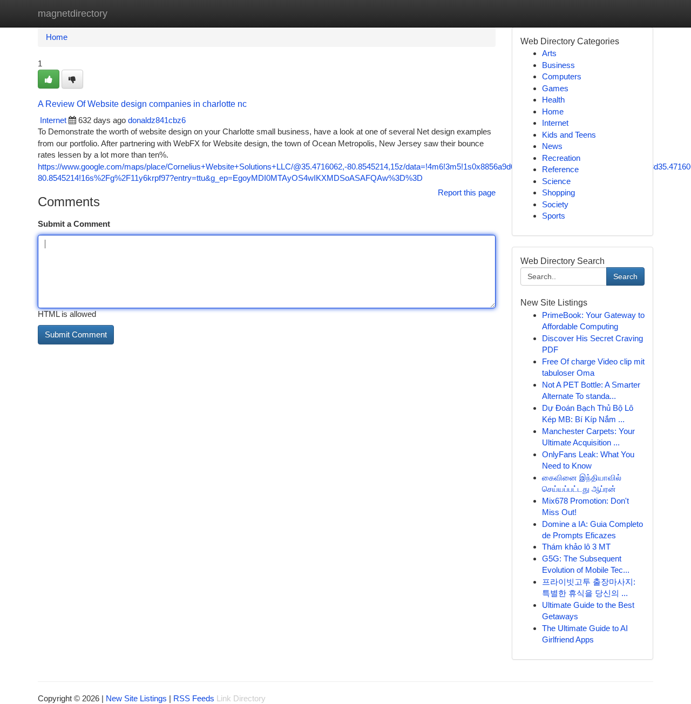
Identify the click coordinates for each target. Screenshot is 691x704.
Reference (560, 169)
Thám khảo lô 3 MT (576, 546)
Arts (549, 53)
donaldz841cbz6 (157, 120)
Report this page (467, 192)
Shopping (558, 192)
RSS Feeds (193, 698)
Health (553, 99)
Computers (561, 76)
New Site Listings (136, 698)
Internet (53, 120)
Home (56, 37)
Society (555, 204)
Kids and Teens (569, 134)
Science (556, 181)
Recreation (561, 158)
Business (558, 65)
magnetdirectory (72, 13)
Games (555, 88)
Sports (553, 215)
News (552, 146)
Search (625, 276)
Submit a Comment (74, 223)
